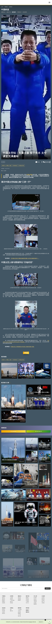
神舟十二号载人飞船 (6, 165)
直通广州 (11, 601)
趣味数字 (27, 597)
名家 (10, 609)
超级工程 (9, 12)
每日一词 (43, 601)
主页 (2, 6)
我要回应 (26, 352)
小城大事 (35, 601)
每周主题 (27, 607)
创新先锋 (35, 600)
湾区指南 (11, 602)
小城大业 (19, 610)
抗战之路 (19, 612)
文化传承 (43, 597)
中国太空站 (21, 165)
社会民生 (3, 612)
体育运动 (3, 613)
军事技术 (19, 12)
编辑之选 (11, 610)
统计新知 (27, 600)
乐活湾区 (37, 373)
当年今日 (27, 602)
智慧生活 (3, 12)
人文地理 (27, 601)
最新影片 (27, 610)
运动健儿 (35, 602)
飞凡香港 (41, 373)
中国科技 (6, 6)
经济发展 (3, 610)
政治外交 (3, 609)
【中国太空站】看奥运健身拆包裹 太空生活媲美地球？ (25, 258)
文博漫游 (43, 602)
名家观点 (11, 607)
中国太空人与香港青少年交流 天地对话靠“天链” (22, 346)
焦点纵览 (3, 607)
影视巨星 (35, 604)
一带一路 (19, 614)
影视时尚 (19, 600)
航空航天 (10, 6)
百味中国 (19, 597)
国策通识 (19, 613)
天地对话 (15, 165)
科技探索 (25, 12)
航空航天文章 (5, 382)
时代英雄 (35, 597)
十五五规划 (19, 609)
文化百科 (43, 600)
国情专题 (19, 607)
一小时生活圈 (12, 600)
